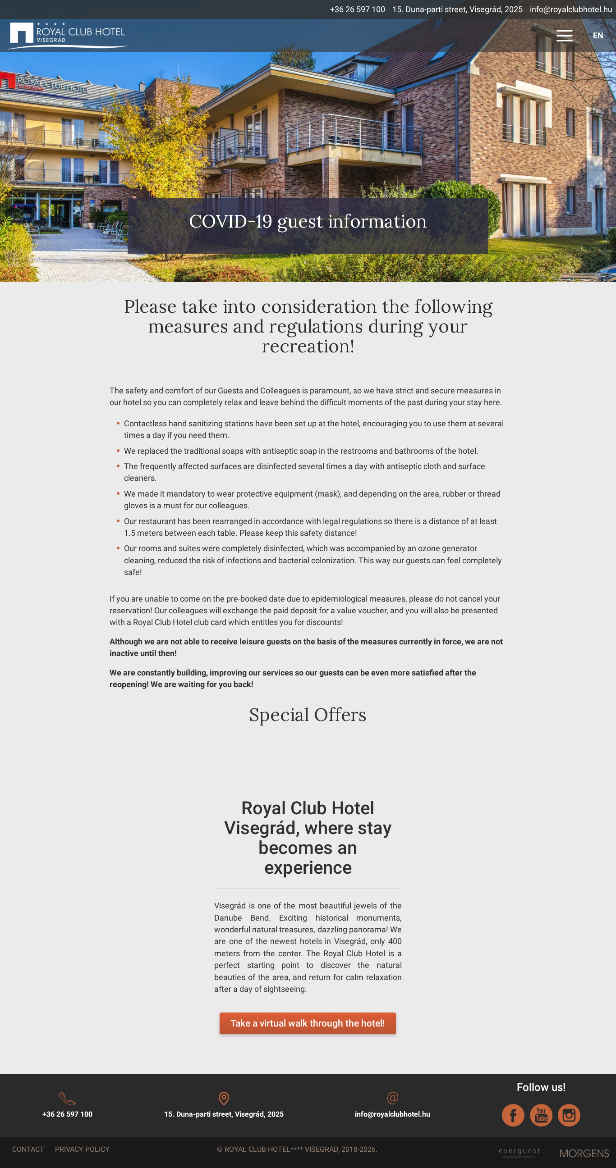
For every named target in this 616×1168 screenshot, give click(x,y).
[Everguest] (518, 1151)
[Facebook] (513, 1115)
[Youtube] (541, 1115)
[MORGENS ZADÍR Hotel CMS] (584, 1153)
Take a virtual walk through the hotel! (307, 1023)
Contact (28, 1149)
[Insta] (569, 1115)
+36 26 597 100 (357, 9)
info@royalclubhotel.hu (571, 9)
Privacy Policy (82, 1149)
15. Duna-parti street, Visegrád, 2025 (457, 9)
